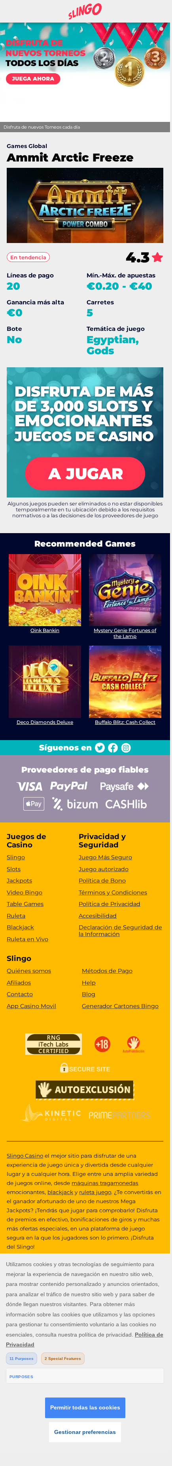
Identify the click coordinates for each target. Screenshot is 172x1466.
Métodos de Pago (107, 970)
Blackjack (20, 927)
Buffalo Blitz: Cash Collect (125, 722)
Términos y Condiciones (113, 892)
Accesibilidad (98, 915)
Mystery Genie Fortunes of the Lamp (125, 633)
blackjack (60, 1192)
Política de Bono (102, 880)
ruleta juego (95, 1192)
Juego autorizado (104, 869)
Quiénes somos (29, 970)
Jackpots (19, 880)
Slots (14, 869)
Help (89, 982)
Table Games (25, 904)
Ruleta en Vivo (27, 939)
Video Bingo (24, 892)
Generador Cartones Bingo (120, 1006)
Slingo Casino (25, 1156)
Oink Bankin (44, 630)
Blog (88, 994)
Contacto (20, 994)
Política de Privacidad (109, 904)
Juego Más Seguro (105, 857)
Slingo (16, 857)
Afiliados (19, 982)
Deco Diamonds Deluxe (45, 722)
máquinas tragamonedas (105, 1183)
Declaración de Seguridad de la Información (120, 931)
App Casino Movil (31, 1006)
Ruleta (16, 915)
